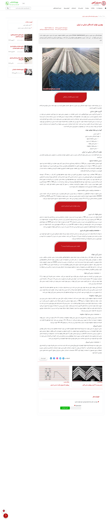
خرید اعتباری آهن (57, 8)
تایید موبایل (65, 408)
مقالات (100, 16)
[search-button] (8, 8)
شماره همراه (78, 405)
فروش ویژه (66, 8)
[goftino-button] (4, 511)
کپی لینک (42, 358)
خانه (104, 16)
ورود (23, 3)
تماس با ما (80, 8)
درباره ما (87, 8)
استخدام (74, 8)
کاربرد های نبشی (27, 25)
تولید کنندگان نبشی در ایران (24, 28)
